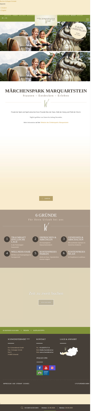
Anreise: (45, 408)
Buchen (2, 1)
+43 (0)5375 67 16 (44, 347)
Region (73, 15)
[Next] (86, 53)
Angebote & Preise (63, 15)
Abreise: (62, 408)
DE (3, 18)
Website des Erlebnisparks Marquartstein (54, 122)
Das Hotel (7, 15)
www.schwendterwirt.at (46, 352)
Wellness (22, 15)
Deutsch (4, 8)
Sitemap (19, 383)
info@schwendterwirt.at (46, 350)
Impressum (7, 383)
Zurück (47, 198)
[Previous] (6, 53)
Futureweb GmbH (82, 383)
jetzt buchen (46, 302)
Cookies (26, 383)
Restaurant (31, 15)
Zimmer (15, 15)
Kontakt (13, 1)
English (3, 10)
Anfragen (8, 1)
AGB (13, 383)
